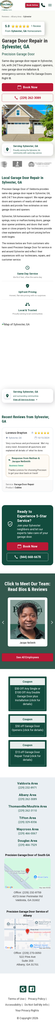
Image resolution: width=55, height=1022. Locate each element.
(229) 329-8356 (27, 822)
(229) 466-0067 (27, 833)
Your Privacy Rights (27, 1010)
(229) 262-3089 (30, 98)
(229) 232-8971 (27, 787)
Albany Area (16, 16)
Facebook (32, 989)
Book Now (30, 87)
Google (23, 989)
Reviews (5, 16)
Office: (27, 892)
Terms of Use (16, 998)
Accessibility (13, 1004)
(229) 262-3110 (27, 810)
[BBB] (11, 164)
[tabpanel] (21, 621)
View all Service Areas (24, 400)
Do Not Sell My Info (36, 1004)
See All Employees (27, 657)
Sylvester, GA (15, 438)
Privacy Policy (36, 998)
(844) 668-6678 (30, 557)
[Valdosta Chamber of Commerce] (34, 164)
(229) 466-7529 (27, 844)
